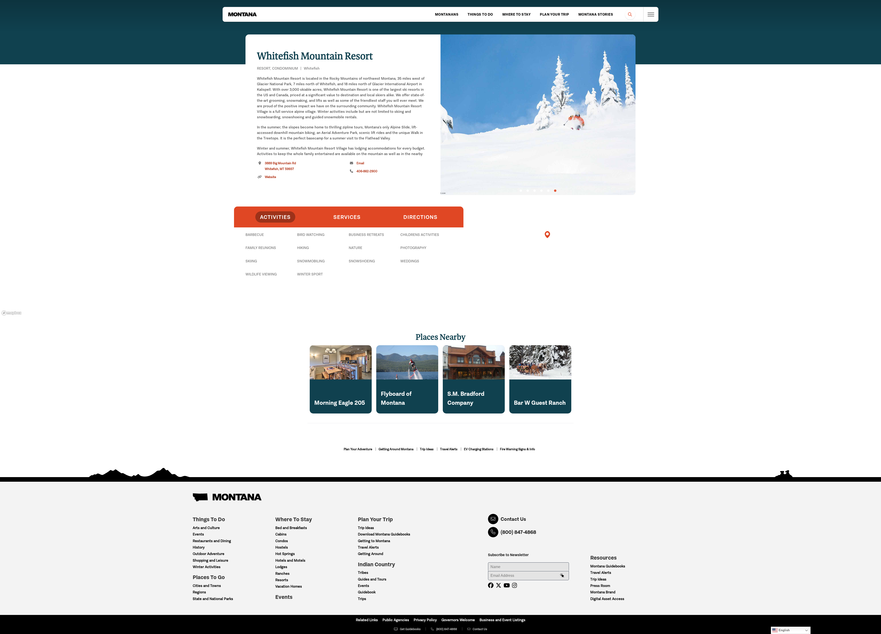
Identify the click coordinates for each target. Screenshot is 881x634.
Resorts (281, 580)
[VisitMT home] (242, 14)
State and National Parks (213, 599)
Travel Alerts (449, 449)
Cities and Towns (207, 585)
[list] (348, 258)
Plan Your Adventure (358, 449)
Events (198, 534)
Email (360, 163)
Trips (362, 599)
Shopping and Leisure (210, 560)
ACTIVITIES (275, 217)
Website (270, 177)
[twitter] (498, 585)
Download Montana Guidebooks (384, 534)
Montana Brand (602, 592)
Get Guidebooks (410, 629)
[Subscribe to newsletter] (562, 575)
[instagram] (514, 585)
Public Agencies (395, 620)
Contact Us (513, 519)
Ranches (282, 573)
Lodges (281, 567)
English (784, 630)
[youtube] (507, 585)
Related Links (367, 620)
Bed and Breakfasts (291, 528)
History (199, 547)
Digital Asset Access (607, 599)
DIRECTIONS (420, 217)
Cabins (281, 534)
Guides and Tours (372, 579)
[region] (538, 114)
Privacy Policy (425, 620)
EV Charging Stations (479, 449)
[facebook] (490, 585)
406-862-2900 (367, 171)
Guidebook (367, 592)
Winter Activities (206, 567)
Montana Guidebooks (607, 566)
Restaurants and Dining (212, 541)
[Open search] (630, 14)
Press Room (600, 585)
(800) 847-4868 (518, 532)
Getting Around (370, 554)
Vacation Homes (288, 586)
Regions (199, 592)
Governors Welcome (458, 620)
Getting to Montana (374, 541)
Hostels (281, 547)
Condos (281, 541)
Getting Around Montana (396, 449)
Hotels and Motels (290, 560)
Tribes (363, 572)
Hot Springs (285, 554)
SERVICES (347, 217)
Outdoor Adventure (208, 554)
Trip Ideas (427, 449)
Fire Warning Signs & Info (517, 449)
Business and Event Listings (502, 620)
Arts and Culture (206, 528)
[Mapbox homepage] (11, 313)
